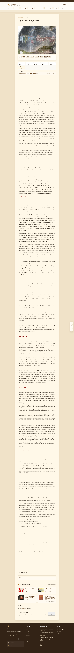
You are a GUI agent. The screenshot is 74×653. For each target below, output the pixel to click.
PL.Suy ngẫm (19, 10)
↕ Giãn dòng (32, 56)
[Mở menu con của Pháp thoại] (34, 8)
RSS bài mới (59, 631)
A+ (21, 56)
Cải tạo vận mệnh (49, 8)
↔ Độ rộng (27, 56)
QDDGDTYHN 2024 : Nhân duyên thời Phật (47, 644)
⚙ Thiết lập (41, 56)
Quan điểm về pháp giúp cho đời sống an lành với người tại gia (47, 633)
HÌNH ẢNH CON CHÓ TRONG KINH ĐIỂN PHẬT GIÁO (29, 590)
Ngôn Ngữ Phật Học (12, 643)
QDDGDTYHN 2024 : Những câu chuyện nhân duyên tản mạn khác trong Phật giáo (47, 639)
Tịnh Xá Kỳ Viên (50, 10)
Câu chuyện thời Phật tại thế (33, 10)
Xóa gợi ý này (10, 645)
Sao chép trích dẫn (51, 613)
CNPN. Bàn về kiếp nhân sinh (42, 10)
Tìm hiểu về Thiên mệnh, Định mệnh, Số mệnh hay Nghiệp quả (49, 590)
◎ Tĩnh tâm (37, 56)
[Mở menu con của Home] (13, 8)
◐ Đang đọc (32, 73)
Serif (24, 56)
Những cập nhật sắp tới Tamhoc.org (46, 629)
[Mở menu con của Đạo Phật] (20, 8)
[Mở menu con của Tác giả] (58, 8)
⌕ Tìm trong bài (22, 67)
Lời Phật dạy (24, 8)
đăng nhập (23, 608)
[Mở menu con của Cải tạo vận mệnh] (53, 8)
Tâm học (13, 4)
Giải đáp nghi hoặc (25, 10)
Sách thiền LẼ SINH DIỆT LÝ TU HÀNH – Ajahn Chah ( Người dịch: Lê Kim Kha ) (50, 598)
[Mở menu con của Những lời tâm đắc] (44, 8)
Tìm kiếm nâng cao (60, 629)
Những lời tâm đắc (39, 8)
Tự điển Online (62, 8)
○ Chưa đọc (27, 73)
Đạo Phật (17, 8)
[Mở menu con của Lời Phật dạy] (27, 8)
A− (19, 56)
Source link (24, 569)
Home (11, 8)
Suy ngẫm (14, 10)
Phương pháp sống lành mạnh (58, 10)
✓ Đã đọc (36, 73)
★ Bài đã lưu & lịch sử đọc (13, 638)
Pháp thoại (31, 8)
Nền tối (49, 56)
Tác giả (56, 8)
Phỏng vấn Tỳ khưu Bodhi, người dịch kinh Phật (30, 597)
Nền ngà (46, 56)
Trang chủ (58, 633)
